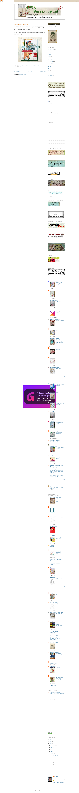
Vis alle (64, 376)
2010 (51, 768)
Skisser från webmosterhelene (56, 697)
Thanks (57, 603)
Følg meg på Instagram (58, 311)
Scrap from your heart (54, 455)
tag (48, 70)
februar (52, 753)
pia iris (56, 776)
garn (49, 52)
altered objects (51, 49)
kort (21, 66)
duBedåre (52, 621)
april (52, 749)
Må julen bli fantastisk (60, 320)
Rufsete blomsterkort (59, 291)
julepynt (50, 54)
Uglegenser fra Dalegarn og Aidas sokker (59, 655)
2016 (51, 743)
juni (52, 747)
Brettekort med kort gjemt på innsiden (59, 423)
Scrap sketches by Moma (55, 692)
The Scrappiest (53, 567)
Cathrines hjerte (53, 357)
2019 (51, 739)
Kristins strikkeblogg (54, 652)
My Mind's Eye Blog (54, 631)
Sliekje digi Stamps (54, 602)
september (53, 745)
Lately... (57, 594)
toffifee (49, 73)
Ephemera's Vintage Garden (56, 486)
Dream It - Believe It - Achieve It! (60, 404)
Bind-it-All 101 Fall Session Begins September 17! (59, 678)
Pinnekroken (52, 662)
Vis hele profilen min (58, 782)
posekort (50, 63)
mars (52, 751)
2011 (51, 766)
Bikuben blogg (53, 402)
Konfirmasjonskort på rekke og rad (60, 385)
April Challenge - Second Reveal (59, 537)
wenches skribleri (53, 281)
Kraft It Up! (52, 577)
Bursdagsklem (58, 393)
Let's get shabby (53, 550)
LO (48, 58)
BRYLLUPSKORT (59, 368)
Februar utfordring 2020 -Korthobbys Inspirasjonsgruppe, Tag (59, 341)
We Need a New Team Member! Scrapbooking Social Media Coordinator (56, 563)
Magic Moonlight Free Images (56, 642)
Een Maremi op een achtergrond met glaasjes (59, 500)
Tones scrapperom (54, 290)
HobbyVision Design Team (55, 497)
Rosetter (49, 66)
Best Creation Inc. (53, 526)
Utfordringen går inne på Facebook (59, 448)
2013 (51, 762)
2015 (51, 758)
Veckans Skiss (53, 507)
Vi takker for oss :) (53, 663)
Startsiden (30, 71)
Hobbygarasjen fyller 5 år (21, 24)
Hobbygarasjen (31, 26)
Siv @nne (52, 348)
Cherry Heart (53, 593)
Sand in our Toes (59, 568)
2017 (51, 741)
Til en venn (58, 358)
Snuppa (57, 330)
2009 (51, 770)
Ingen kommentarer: (34, 65)
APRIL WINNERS (59, 578)
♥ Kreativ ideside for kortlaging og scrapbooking (56, 636)
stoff (49, 68)
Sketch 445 (52, 546)
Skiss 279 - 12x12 (53, 698)
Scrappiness (52, 421)
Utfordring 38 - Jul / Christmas (59, 457)
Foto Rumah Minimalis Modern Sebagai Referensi (55, 639)
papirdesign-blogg (54, 300)
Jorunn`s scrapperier (54, 309)
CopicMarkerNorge (54, 431)
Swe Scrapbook (53, 516)
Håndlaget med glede (54, 367)
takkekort (50, 72)
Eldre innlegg (43, 71)
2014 (51, 760)
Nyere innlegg (17, 71)
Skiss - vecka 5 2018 (59, 517)
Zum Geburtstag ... (59, 613)
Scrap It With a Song (54, 535)
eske (49, 51)
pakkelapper (50, 61)
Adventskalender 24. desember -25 (59, 433)
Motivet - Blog (53, 685)
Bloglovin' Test (52, 632)
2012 (51, 764)
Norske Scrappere (53, 666)
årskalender (50, 75)
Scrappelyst (52, 383)
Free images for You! (59, 644)
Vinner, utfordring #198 (54, 441)
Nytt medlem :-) (58, 667)
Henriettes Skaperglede (55, 319)
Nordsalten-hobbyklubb (55, 440)
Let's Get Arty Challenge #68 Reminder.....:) (58, 552)
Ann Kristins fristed (54, 329)
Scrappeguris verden (54, 338)
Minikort (50, 59)
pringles (49, 65)
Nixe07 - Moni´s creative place (56, 612)
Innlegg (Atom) (22, 74)
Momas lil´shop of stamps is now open (57, 693)
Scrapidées (52, 545)
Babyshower (58, 349)
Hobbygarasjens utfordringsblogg (53, 445)
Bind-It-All (52, 676)
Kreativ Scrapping (54, 392)
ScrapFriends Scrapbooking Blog (56, 560)
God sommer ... (58, 301)
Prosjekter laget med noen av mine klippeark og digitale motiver (59, 284)
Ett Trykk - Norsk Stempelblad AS (56, 466)
